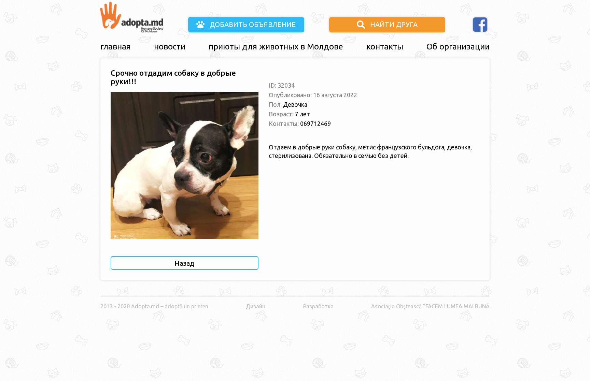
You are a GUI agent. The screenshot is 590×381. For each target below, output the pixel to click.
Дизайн (255, 306)
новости (169, 46)
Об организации (458, 46)
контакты (384, 46)
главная (115, 46)
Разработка (318, 306)
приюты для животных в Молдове (276, 46)
